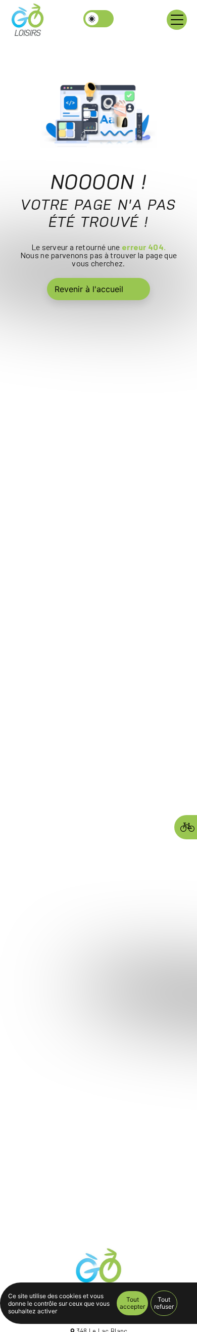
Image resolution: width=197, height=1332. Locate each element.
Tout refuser (164, 1303)
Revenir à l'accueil (89, 289)
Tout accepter (132, 1303)
